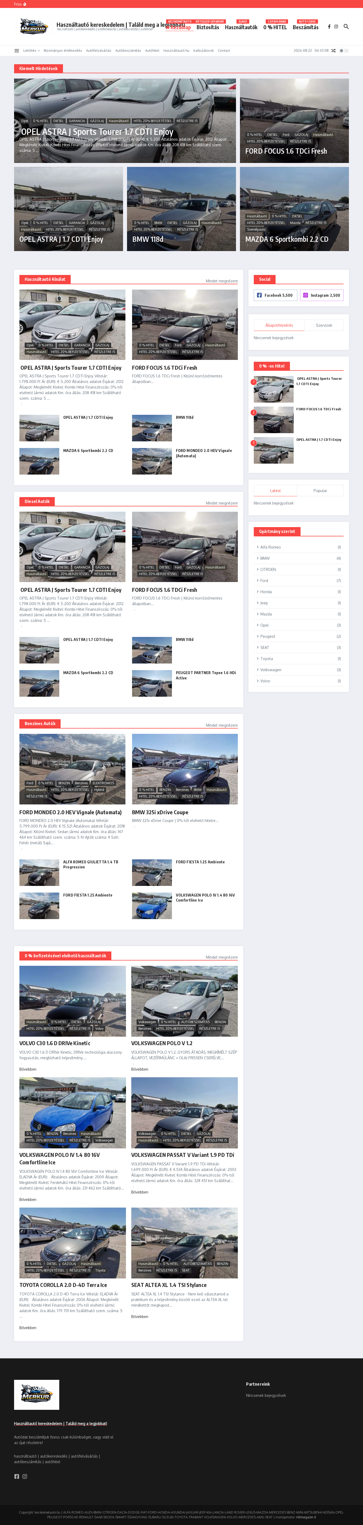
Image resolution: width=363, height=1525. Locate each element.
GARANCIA (77, 121)
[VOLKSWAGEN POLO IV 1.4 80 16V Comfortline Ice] (152, 906)
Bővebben (27, 1069)
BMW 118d (147, 239)
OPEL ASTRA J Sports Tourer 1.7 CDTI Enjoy (96, 131)
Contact (224, 50)
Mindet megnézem (222, 281)
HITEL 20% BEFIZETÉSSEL (153, 121)
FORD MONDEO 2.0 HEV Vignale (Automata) (70, 812)
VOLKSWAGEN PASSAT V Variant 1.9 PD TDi (183, 1154)
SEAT (185, 1270)
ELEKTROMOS (103, 783)
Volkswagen (147, 1022)
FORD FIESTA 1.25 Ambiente (200, 862)
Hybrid (99, 790)
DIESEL (58, 121)
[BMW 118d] (152, 428)
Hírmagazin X (306, 1517)
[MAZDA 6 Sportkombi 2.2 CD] (39, 461)
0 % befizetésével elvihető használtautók (65, 955)
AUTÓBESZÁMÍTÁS (195, 1022)
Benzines (81, 783)
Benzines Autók (40, 723)
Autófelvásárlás (98, 50)
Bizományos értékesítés (63, 50)
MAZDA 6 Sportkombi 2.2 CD (286, 239)
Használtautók (241, 26)
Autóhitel (152, 50)
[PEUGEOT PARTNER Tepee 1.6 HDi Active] (152, 683)
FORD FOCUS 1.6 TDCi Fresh (286, 151)
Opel (24, 121)
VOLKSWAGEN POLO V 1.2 (161, 1043)
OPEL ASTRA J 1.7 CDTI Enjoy (61, 239)
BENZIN (64, 783)
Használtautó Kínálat (45, 279)
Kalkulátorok (203, 50)
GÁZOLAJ (97, 121)
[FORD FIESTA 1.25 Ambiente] (152, 872)
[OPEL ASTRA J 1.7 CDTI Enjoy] (39, 428)
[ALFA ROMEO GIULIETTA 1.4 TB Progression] (39, 872)
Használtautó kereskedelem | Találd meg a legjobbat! (121, 24)
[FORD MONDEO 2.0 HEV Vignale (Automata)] (152, 461)
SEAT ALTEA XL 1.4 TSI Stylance (168, 1284)
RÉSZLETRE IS (187, 121)
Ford (286, 135)
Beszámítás (306, 26)
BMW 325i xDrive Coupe (160, 812)
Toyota (100, 1270)
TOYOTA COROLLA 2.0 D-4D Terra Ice (63, 1284)
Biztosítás (209, 26)
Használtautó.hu (176, 50)
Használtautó (119, 121)
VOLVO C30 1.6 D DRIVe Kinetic (54, 1043)
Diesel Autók (37, 501)
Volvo (99, 1029)
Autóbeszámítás (128, 50)
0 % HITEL (275, 26)
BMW (158, 223)
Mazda (295, 223)
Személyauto (256, 229)
